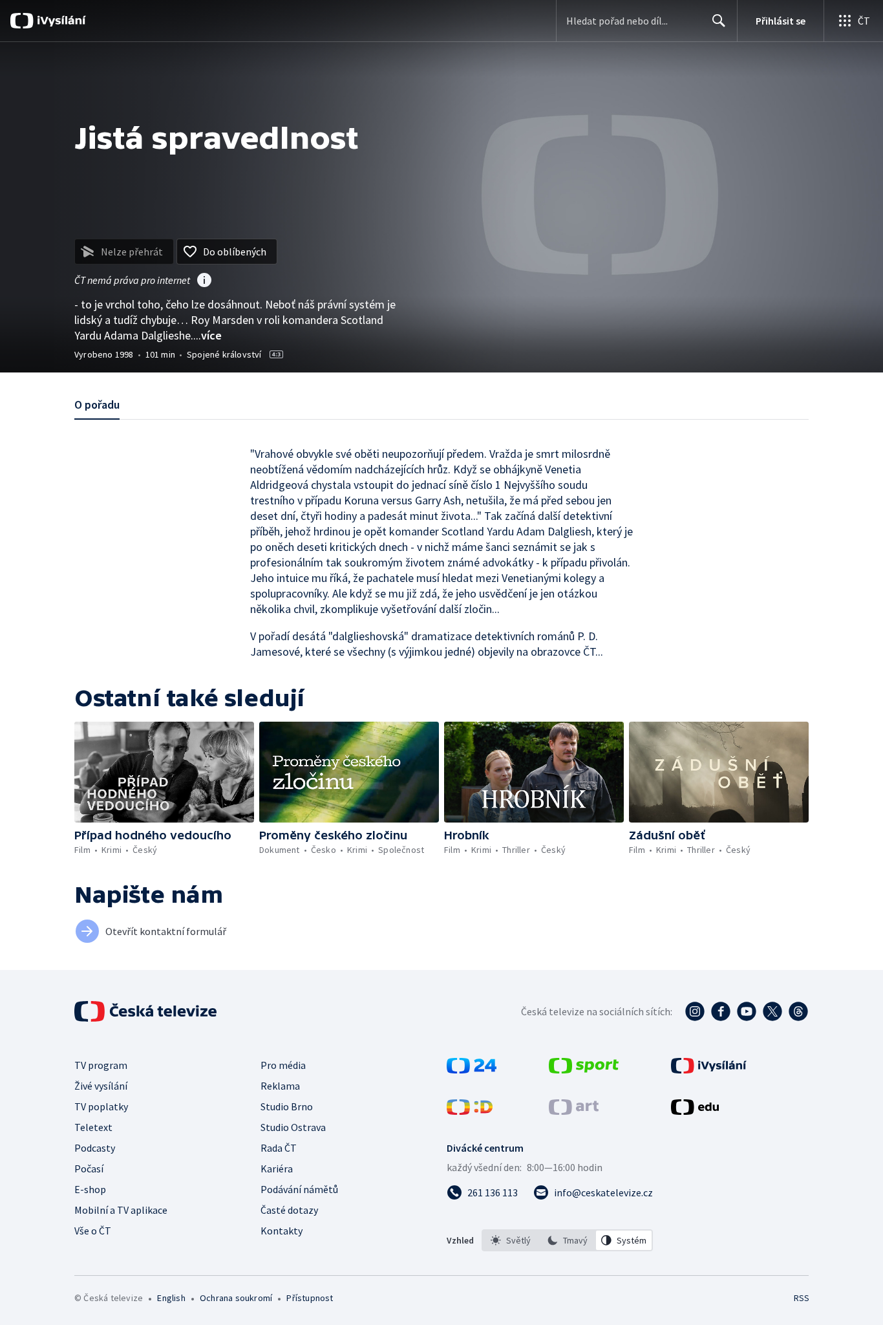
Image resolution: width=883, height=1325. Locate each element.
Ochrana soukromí (236, 1298)
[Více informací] (204, 281)
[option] (510, 1240)
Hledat (719, 21)
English (171, 1298)
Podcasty (94, 1147)
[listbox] (567, 1240)
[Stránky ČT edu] (695, 1110)
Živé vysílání (100, 1085)
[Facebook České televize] (720, 1011)
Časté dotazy (289, 1209)
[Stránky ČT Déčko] (470, 1110)
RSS (801, 1298)
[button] (164, 772)
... (207, 335)
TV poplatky (101, 1106)
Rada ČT (279, 1147)
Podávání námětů (299, 1189)
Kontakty (282, 1230)
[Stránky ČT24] (471, 1069)
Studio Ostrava (293, 1127)
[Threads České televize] (798, 1011)
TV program (100, 1065)
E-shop (90, 1189)
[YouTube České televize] (746, 1011)
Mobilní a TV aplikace (120, 1209)
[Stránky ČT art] (574, 1110)
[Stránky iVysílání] (709, 1069)
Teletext (93, 1127)
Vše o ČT (92, 1230)
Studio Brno (287, 1106)
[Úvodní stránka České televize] (146, 1011)
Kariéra (277, 1168)
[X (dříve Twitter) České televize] (772, 1011)
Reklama (280, 1085)
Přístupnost (309, 1298)
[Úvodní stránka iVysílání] (59, 20)
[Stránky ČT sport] (584, 1069)
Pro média (283, 1065)
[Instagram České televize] (695, 1011)
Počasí (88, 1168)
